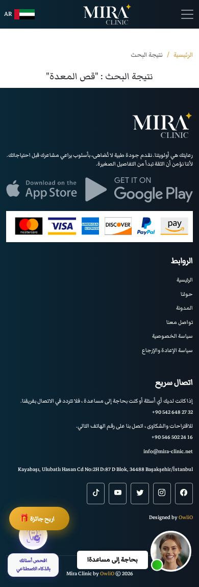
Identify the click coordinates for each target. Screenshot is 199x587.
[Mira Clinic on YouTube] (118, 493)
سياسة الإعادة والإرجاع (167, 350)
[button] (171, 551)
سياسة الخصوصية (172, 336)
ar (8, 14)
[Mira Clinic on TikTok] (96, 493)
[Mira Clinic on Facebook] (184, 493)
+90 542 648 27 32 (172, 412)
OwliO (186, 517)
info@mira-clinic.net (168, 451)
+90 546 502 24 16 (172, 437)
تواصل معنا (179, 322)
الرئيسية (185, 279)
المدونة (184, 307)
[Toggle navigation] (187, 14)
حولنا (187, 294)
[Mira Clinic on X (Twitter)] (139, 493)
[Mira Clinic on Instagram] (162, 493)
